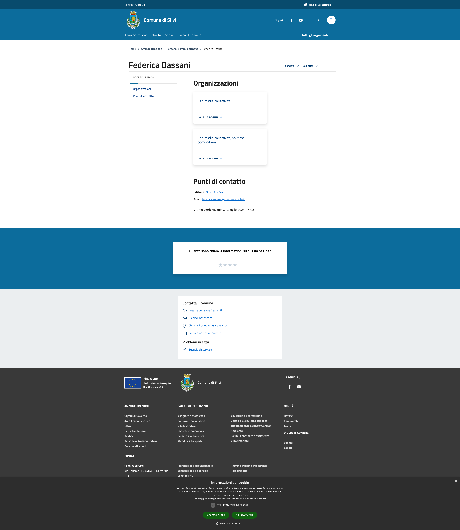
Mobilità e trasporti (190, 441)
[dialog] (230, 503)
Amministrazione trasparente (249, 465)
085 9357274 (214, 192)
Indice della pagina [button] (143, 77)
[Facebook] (290, 19)
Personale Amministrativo (140, 441)
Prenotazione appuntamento (195, 465)
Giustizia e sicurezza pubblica (249, 421)
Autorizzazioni (240, 441)
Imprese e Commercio (191, 431)
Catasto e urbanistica (191, 436)
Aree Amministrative (137, 421)
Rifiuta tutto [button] (244, 515)
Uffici (127, 426)
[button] (230, 523)
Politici (128, 436)
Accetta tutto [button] (216, 515)
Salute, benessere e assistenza (250, 436)
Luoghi (288, 442)
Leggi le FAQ (185, 476)
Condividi (290, 66)
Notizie (288, 416)
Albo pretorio (239, 471)
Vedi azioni (309, 66)
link (264, 498)
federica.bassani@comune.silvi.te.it (223, 199)
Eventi (288, 448)
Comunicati (291, 421)
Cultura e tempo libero (192, 421)
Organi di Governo (135, 416)
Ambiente (237, 431)
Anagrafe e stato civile (192, 416)
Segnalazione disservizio (193, 471)
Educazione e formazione (246, 416)
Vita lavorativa (187, 426)
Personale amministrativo (182, 49)
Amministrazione (151, 49)
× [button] (456, 481)
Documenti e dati (135, 446)
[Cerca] (331, 20)
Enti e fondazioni (135, 431)
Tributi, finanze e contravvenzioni (251, 426)
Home (132, 49)
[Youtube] (299, 19)
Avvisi (287, 426)
